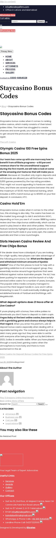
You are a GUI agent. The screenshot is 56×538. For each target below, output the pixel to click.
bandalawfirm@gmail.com (18, 515)
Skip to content (8, 1)
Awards (9, 484)
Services (10, 62)
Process (10, 69)
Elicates (31, 527)
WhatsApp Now (7, 15)
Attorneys (11, 66)
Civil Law (9, 420)
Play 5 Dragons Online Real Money (17, 397)
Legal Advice (11, 423)
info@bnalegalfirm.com (17, 6)
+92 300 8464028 (40, 518)
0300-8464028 (12, 35)
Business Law (11, 417)
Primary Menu (6, 51)
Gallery (9, 72)
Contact (9, 490)
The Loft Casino (8, 142)
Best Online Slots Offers (12, 400)
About (9, 59)
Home (8, 56)
